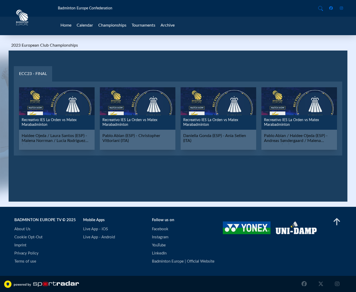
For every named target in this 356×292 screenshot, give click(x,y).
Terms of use (25, 261)
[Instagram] (339, 8)
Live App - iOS (95, 229)
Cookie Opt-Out (28, 237)
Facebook (160, 229)
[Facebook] (331, 8)
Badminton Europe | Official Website (183, 261)
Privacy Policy (26, 253)
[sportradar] (46, 284)
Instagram (160, 237)
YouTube (159, 245)
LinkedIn (159, 253)
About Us (22, 229)
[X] (321, 284)
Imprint (20, 245)
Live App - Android (99, 237)
